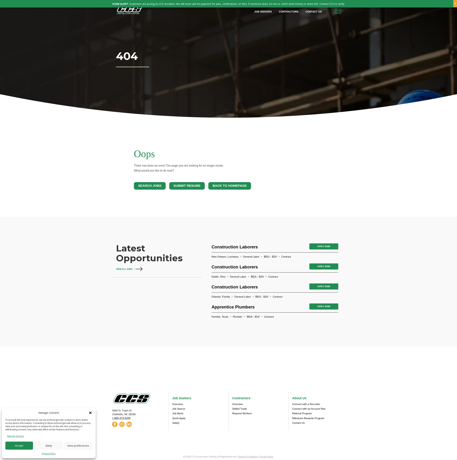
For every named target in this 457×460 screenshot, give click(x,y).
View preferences (78, 445)
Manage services (15, 436)
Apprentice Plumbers (233, 307)
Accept (19, 445)
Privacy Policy (49, 453)
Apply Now (323, 246)
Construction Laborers (235, 246)
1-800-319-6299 (121, 418)
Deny (49, 445)
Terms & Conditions (248, 456)
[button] (90, 413)
